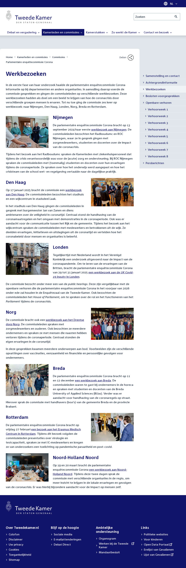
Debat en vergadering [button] (22, 32)
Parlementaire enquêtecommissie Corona (29, 61)
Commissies (58, 57)
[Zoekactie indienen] (176, 16)
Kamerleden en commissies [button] (61, 32)
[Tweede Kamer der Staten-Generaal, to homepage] (29, 16)
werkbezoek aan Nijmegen (108, 129)
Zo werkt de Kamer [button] (125, 32)
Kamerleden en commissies (32, 57)
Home (9, 57)
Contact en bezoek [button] (156, 32)
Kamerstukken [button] (96, 32)
